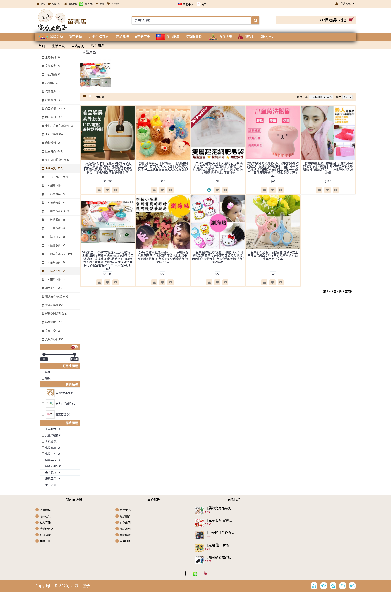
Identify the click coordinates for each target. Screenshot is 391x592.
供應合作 (45, 541)
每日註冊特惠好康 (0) (57, 159)
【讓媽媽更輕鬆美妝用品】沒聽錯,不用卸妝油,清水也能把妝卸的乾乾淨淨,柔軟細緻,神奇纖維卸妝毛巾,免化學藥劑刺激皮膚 (328, 168)
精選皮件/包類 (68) (56, 296)
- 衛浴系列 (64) (55, 270)
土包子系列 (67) (54, 134)
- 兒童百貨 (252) (56, 176)
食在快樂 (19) (53, 330)
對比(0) (99, 96)
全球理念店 (46, 528)
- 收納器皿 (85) (55, 219)
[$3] (44, 354)
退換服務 (125, 516)
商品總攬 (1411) (55, 108)
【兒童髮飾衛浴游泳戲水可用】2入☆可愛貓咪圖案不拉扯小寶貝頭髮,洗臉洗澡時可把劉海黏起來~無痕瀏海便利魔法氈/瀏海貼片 (218, 257)
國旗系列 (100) (54, 117)
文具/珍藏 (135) (54, 339)
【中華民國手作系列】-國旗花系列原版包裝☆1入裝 (219, 533)
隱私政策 (45, 516)
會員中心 (125, 509)
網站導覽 (125, 534)
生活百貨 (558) (54, 168)
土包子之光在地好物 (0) (59, 125)
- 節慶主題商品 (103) (59, 253)
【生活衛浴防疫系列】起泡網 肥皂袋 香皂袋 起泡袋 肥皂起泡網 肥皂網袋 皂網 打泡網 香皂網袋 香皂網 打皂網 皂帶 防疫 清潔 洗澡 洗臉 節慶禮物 (218, 168)
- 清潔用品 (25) (55, 236)
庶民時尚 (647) (54, 151)
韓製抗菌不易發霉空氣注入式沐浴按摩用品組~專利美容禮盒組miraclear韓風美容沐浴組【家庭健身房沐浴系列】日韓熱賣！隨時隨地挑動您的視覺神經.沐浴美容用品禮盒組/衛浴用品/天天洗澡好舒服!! (107, 260)
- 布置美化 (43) (55, 202)
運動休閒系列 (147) (56, 313)
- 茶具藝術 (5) (55, 262)
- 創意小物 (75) (55, 185)
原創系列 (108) (54, 100)
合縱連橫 (45, 534)
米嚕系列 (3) (52, 57)
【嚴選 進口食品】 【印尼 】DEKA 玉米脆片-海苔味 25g (219, 545)
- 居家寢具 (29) (55, 194)
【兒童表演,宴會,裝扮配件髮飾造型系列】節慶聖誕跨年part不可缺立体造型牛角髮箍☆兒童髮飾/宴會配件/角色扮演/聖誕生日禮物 (219, 520)
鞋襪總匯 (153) (54, 322)
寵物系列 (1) (52, 142)
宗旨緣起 (45, 509)
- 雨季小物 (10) (55, 279)
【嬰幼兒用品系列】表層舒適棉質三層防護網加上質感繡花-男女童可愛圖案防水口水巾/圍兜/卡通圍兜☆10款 (219, 508)
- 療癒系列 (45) (55, 245)
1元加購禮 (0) (53, 74)
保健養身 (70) (53, 91)
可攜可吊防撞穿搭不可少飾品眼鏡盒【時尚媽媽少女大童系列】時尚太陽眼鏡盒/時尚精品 (219, 557)
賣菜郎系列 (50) (54, 305)
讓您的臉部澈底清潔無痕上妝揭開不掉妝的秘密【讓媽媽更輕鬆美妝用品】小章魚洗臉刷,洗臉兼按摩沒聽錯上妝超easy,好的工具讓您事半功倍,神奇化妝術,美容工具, (273, 170)
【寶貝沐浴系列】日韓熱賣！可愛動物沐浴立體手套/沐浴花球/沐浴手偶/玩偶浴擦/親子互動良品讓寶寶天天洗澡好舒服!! (163, 166)
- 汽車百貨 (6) (55, 228)
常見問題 (125, 541)
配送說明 (125, 528)
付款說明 (125, 522)
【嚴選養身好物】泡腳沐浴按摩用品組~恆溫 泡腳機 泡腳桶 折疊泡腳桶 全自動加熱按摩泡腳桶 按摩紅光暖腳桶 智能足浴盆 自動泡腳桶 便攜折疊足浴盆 (108, 168)
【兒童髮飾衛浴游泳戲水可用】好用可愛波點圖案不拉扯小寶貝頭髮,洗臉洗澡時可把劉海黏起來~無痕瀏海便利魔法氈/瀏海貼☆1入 (163, 257)
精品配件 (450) (54, 287)
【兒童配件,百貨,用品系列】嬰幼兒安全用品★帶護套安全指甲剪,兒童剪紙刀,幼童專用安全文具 (273, 256)
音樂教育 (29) (53, 65)
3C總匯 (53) (52, 82)
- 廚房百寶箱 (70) (57, 211)
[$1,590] (74, 354)
